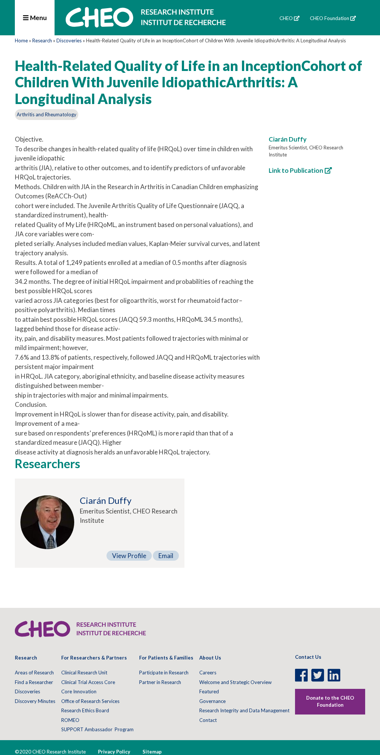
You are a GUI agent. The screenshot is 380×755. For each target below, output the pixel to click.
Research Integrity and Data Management (244, 710)
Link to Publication (296, 170)
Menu (38, 18)
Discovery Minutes (35, 701)
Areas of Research (34, 672)
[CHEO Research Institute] (146, 25)
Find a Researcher (34, 682)
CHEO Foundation (329, 18)
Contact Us (308, 657)
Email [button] (165, 556)
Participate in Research (164, 672)
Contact (208, 720)
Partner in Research (160, 682)
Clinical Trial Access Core (88, 682)
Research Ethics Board (85, 710)
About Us (210, 658)
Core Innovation (78, 691)
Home (21, 40)
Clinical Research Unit (84, 672)
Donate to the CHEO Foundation (330, 701)
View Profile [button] (129, 556)
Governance (212, 701)
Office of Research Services (90, 701)
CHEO (286, 18)
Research (42, 40)
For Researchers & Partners (94, 658)
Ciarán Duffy (288, 139)
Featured (209, 691)
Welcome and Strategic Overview (235, 682)
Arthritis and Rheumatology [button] (46, 114)
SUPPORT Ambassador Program (97, 729)
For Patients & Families (166, 658)
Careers (207, 672)
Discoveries (69, 40)
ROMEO (70, 720)
